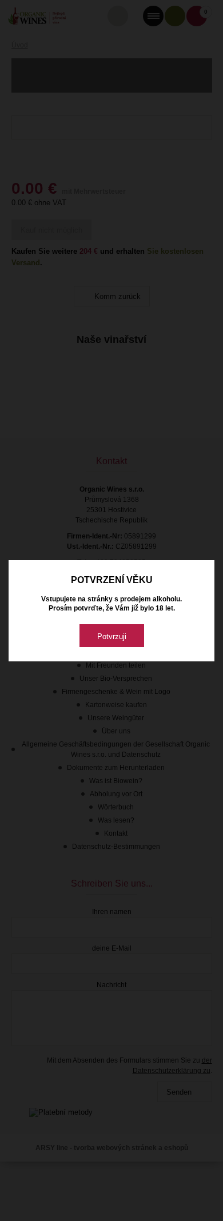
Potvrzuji (111, 636)
